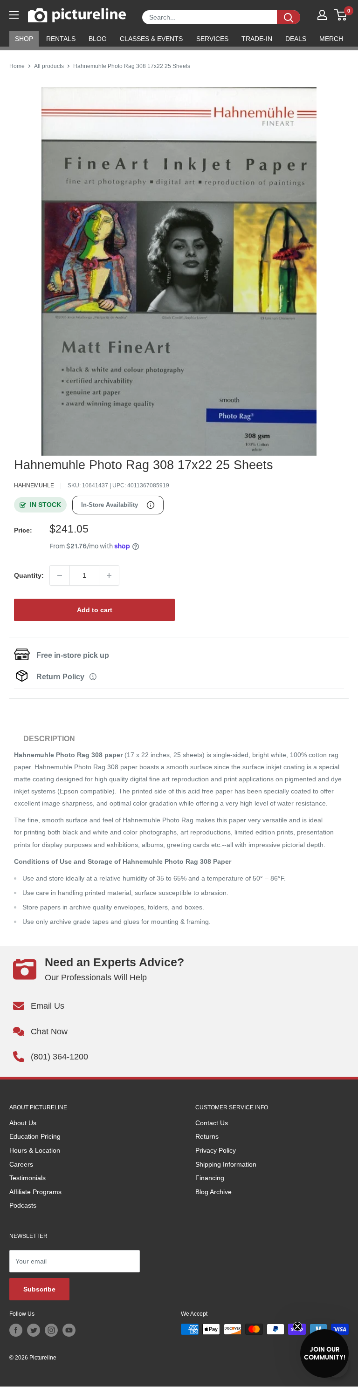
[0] (341, 14)
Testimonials (27, 1178)
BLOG (98, 38)
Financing (209, 1178)
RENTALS (61, 38)
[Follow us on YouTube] (69, 1330)
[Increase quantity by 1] (109, 575)
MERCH (331, 38)
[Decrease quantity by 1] (59, 575)
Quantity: (29, 575)
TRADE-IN (256, 38)
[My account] (322, 15)
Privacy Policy (215, 1150)
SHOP (24, 38)
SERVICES (212, 38)
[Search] (288, 17)
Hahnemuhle (34, 485)
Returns (207, 1136)
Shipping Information (225, 1164)
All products (49, 66)
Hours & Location (34, 1150)
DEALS (295, 38)
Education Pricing (35, 1136)
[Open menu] (14, 15)
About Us (22, 1123)
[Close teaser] (297, 1326)
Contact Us (211, 1123)
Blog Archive (213, 1192)
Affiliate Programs (35, 1192)
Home (17, 66)
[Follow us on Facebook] (15, 1330)
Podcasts (22, 1205)
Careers (21, 1164)
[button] (324, 1353)
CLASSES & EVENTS (151, 38)
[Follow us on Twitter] (33, 1330)
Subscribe (39, 1289)
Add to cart (94, 610)
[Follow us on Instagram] (51, 1330)
